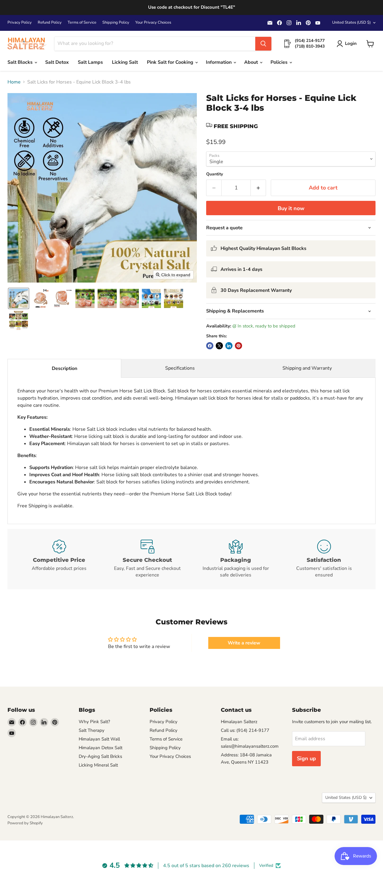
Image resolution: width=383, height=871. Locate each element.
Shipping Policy (115, 22)
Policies (279, 62)
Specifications (180, 368)
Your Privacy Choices (153, 22)
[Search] (263, 44)
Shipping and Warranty (307, 368)
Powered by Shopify (25, 823)
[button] (348, 43)
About (251, 62)
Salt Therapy (91, 730)
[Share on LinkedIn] (228, 345)
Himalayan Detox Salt (100, 748)
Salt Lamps (90, 62)
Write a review (244, 643)
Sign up (306, 758)
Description (64, 368)
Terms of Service (82, 22)
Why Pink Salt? (94, 722)
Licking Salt (125, 62)
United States (351, 22)
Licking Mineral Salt (98, 765)
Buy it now (291, 208)
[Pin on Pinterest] (238, 345)
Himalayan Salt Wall (99, 739)
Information (219, 62)
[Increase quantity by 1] (258, 188)
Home (14, 82)
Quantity (214, 174)
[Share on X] (219, 345)
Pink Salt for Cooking (170, 62)
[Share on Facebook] (209, 345)
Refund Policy (50, 22)
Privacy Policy (19, 22)
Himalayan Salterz (239, 722)
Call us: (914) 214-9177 (245, 730)
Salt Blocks (20, 62)
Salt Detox (57, 62)
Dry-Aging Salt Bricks (100, 756)
